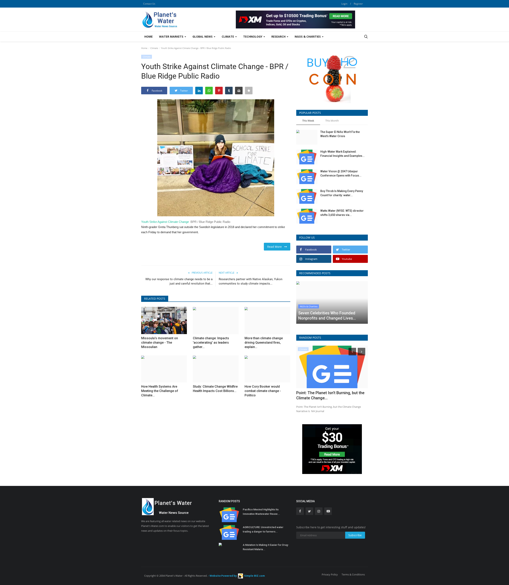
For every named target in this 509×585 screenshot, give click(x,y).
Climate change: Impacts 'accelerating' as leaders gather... (211, 342)
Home (148, 36)
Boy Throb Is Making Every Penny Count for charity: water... (341, 193)
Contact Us (149, 3)
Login (344, 3)
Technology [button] (253, 36)
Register (358, 3)
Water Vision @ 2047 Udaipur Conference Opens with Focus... (340, 173)
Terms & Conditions (353, 574)
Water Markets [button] (171, 36)
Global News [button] (202, 36)
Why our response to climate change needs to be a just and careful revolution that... (179, 281)
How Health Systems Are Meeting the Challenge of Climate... (159, 391)
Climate (154, 48)
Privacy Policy (330, 574)
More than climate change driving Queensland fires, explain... (264, 342)
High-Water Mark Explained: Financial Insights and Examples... (342, 153)
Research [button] (278, 36)
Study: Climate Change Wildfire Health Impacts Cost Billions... (215, 389)
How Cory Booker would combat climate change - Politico (263, 391)
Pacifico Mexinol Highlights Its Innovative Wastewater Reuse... (261, 511)
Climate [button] (228, 36)
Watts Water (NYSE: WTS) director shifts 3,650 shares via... (342, 212)
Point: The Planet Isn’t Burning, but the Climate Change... (330, 395)
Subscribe (355, 535)
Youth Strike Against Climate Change (165, 221)
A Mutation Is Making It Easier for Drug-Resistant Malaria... (266, 547)
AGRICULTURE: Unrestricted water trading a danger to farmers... (263, 529)
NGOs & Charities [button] (308, 36)
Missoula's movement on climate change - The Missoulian (159, 342)
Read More (275, 247)
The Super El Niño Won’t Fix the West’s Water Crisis (340, 134)
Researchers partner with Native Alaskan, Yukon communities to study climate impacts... (250, 281)
